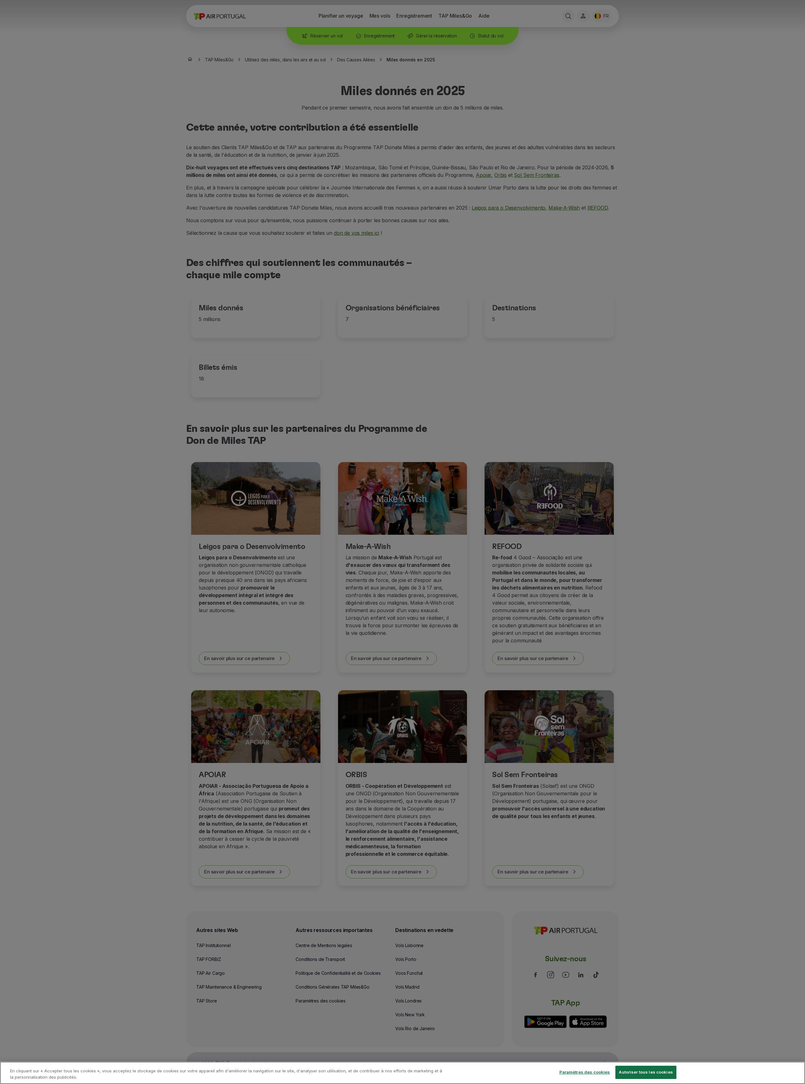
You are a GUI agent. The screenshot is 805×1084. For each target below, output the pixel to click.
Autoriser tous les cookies (646, 1072)
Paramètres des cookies (584, 1072)
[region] (402, 1073)
